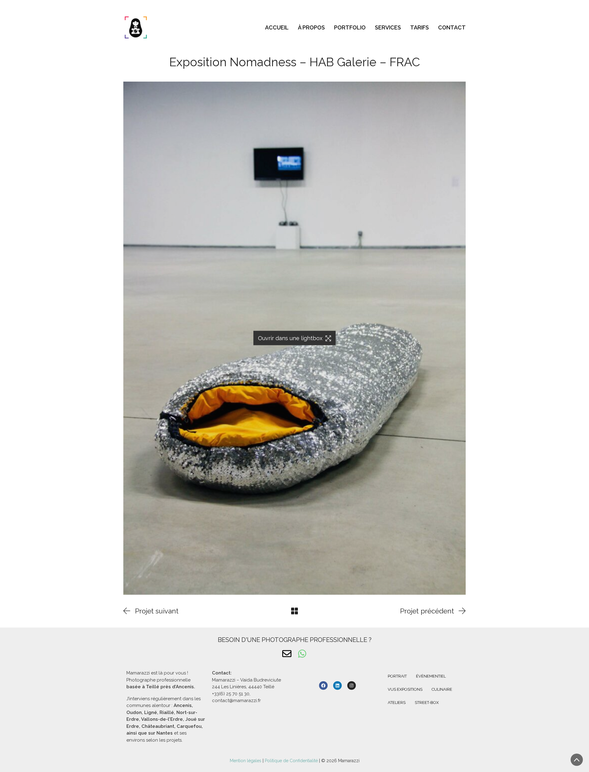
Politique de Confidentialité (291, 760)
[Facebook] (323, 685)
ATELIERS (397, 702)
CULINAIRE (442, 689)
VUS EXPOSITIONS (405, 689)
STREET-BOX (427, 702)
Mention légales (246, 760)
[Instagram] (351, 685)
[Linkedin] (337, 685)
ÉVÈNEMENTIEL (431, 676)
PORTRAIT (397, 676)
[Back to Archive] (294, 611)
